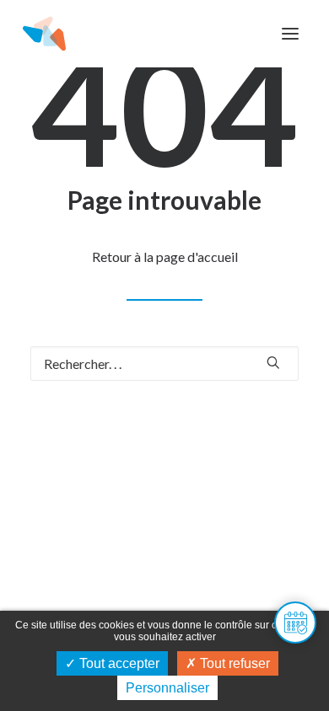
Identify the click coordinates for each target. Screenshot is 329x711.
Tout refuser (233, 663)
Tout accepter (117, 663)
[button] (290, 33)
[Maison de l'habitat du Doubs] (44, 34)
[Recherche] (164, 363)
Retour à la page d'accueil (165, 257)
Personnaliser (167, 688)
